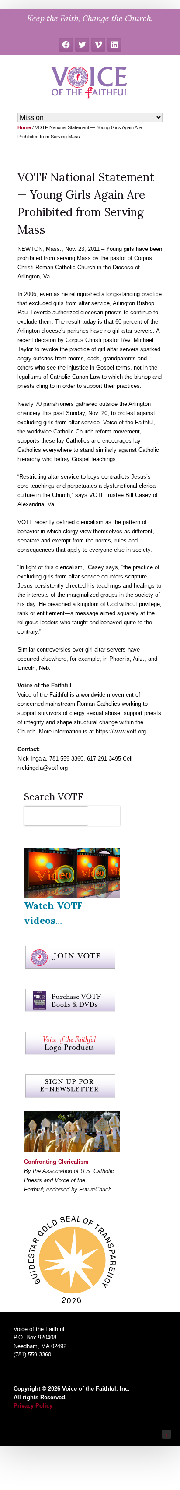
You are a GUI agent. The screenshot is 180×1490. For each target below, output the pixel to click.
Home (24, 127)
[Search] (106, 816)
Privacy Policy (33, 1405)
